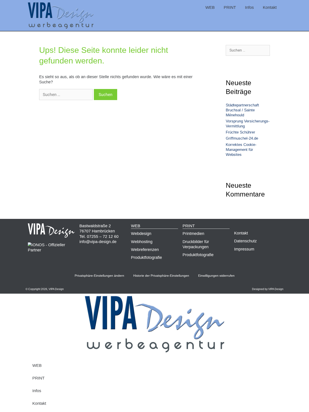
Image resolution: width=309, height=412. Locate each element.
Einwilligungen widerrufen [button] (216, 275)
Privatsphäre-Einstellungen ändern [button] (99, 275)
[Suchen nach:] (66, 94)
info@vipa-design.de (97, 241)
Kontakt (270, 7)
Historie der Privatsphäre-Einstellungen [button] (161, 275)
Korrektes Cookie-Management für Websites (241, 150)
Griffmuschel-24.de (242, 138)
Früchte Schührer (240, 132)
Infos (249, 7)
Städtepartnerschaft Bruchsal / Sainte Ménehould (242, 110)
